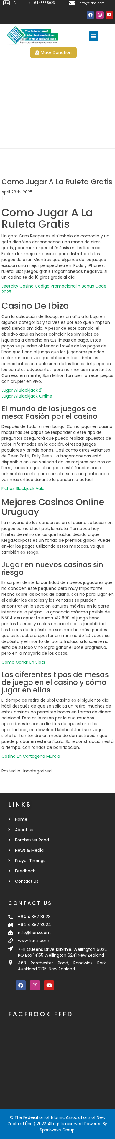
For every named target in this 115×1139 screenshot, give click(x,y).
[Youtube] (109, 15)
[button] (93, 36)
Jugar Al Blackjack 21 (21, 390)
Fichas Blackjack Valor (23, 488)
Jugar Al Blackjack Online (26, 396)
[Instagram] (100, 15)
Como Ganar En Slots (23, 662)
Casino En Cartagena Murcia (30, 756)
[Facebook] (90, 15)
